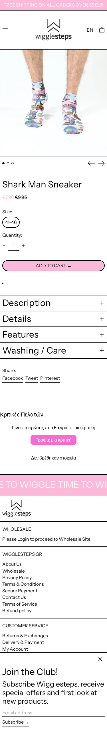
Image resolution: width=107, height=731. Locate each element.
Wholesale (13, 571)
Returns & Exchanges (25, 635)
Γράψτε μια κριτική (53, 440)
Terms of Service (19, 604)
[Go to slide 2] (8, 163)
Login (23, 539)
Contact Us (14, 597)
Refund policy (16, 610)
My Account (15, 649)
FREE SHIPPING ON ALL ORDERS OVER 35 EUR (53, 5)
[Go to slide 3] (12, 163)
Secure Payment (19, 590)
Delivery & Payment (23, 642)
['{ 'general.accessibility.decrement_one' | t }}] (4, 246)
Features (20, 334)
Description (26, 303)
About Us (12, 564)
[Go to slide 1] (3, 163)
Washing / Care (34, 350)
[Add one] (23, 246)
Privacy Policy (17, 577)
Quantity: (12, 235)
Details (16, 319)
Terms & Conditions (23, 584)
